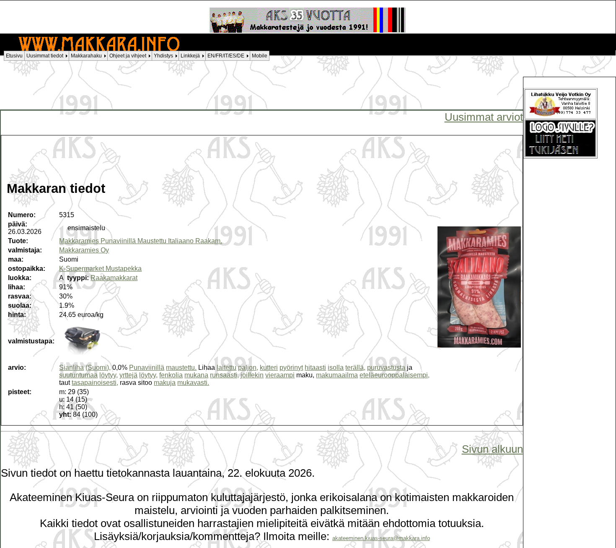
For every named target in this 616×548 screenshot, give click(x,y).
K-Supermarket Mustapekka (100, 268)
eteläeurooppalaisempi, (395, 375)
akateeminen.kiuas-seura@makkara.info (381, 538)
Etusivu (14, 56)
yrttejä (128, 375)
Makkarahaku (86, 56)
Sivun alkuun (492, 449)
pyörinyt (291, 367)
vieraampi (280, 375)
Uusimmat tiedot (44, 56)
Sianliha (71, 367)
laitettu (226, 367)
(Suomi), (98, 367)
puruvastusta (386, 367)
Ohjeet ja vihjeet (127, 56)
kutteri (269, 367)
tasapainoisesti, (95, 382)
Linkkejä (190, 56)
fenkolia (171, 375)
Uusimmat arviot (484, 117)
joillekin (252, 375)
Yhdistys (163, 56)
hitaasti (315, 367)
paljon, (248, 367)
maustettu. (181, 367)
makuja (165, 382)
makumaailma (337, 375)
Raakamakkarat (114, 277)
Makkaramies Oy (84, 250)
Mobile (259, 56)
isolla (336, 367)
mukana (196, 375)
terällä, (355, 367)
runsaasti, (224, 375)
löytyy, (108, 375)
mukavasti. (193, 382)
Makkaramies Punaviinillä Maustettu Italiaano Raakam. (140, 240)
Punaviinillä (146, 367)
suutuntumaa (78, 375)
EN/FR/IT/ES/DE (225, 56)
